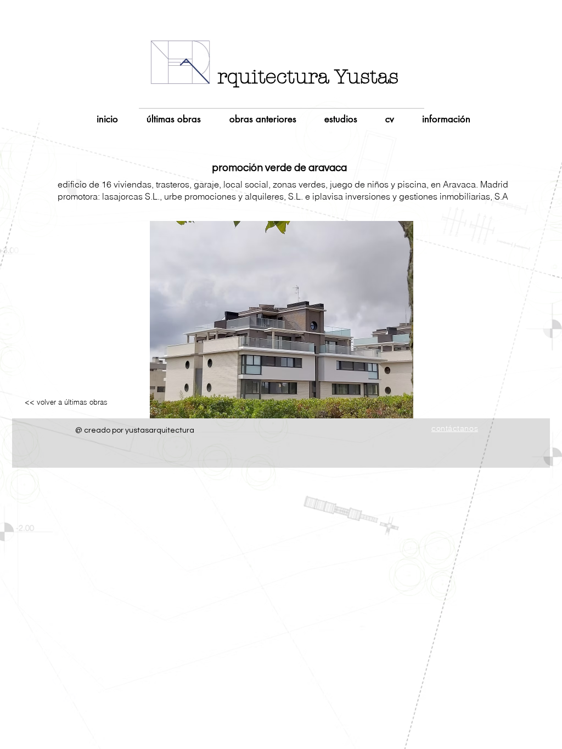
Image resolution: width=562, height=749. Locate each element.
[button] (281, 319)
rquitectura (273, 76)
